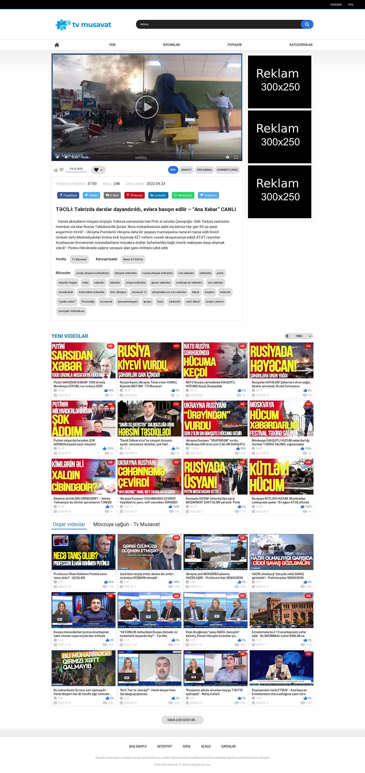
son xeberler (186, 273)
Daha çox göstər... (182, 720)
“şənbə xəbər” (67, 301)
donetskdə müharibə (92, 292)
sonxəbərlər (66, 292)
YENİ (112, 44)
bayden (209, 292)
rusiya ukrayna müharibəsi (92, 273)
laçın (160, 301)
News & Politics (133, 259)
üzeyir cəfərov (215, 301)
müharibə (205, 273)
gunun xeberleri (161, 282)
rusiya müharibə (136, 282)
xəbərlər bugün (68, 282)
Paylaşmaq (204, 169)
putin (220, 273)
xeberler (115, 282)
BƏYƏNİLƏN (171, 44)
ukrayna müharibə (126, 273)
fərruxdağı (88, 301)
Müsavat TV (175, 764)
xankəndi (174, 301)
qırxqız (147, 301)
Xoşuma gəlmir (61, 170)
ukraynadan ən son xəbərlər (169, 292)
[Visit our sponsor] (279, 82)
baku (86, 282)
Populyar (235, 44)
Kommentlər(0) (227, 169)
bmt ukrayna (118, 292)
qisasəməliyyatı (128, 301)
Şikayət (186, 169)
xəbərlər (99, 282)
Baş (57, 45)
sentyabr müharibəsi (71, 311)
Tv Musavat (79, 259)
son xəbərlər (215, 282)
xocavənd (106, 301)
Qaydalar (228, 746)
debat (196, 292)
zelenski (225, 292)
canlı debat (193, 301)
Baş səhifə (137, 746)
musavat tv (139, 292)
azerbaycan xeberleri (189, 282)
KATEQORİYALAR (301, 44)
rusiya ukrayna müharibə (157, 273)
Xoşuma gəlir (56, 170)
